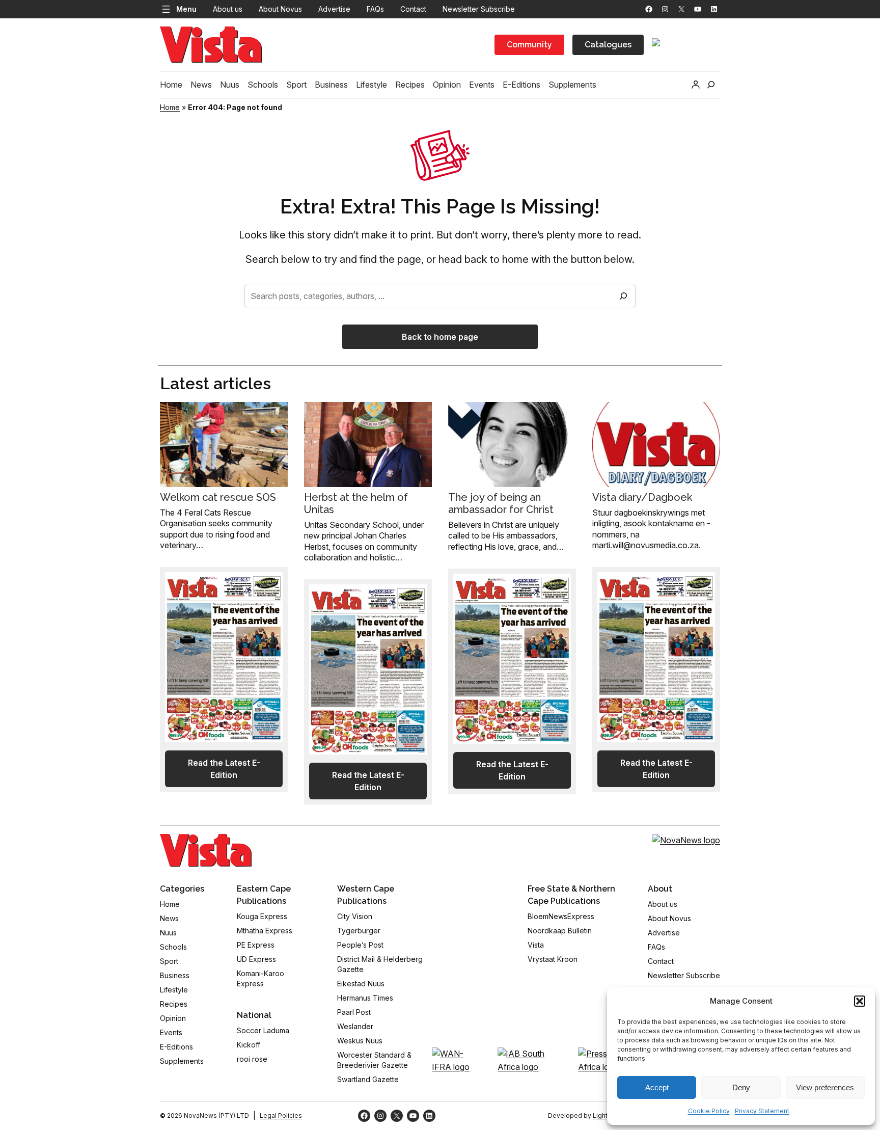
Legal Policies (281, 1115)
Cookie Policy (709, 1111)
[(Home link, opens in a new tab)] (206, 850)
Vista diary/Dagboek (642, 497)
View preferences (825, 1087)
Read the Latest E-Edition (224, 769)
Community (529, 44)
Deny (741, 1087)
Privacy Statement (762, 1111)
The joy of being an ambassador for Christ (501, 503)
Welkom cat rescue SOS (218, 497)
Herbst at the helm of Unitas (356, 503)
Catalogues (608, 44)
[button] (860, 1001)
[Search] (623, 296)
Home (170, 107)
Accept (657, 1087)
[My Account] (696, 84)
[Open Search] (711, 84)
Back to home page (440, 337)
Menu (186, 9)
